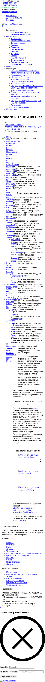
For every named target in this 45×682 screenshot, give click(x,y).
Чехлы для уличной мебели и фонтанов (10, 200)
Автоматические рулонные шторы (25, 73)
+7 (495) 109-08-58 (9, 5)
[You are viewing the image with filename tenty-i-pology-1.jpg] (29, 462)
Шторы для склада (14, 578)
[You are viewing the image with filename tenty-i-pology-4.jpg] (29, 494)
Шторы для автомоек (15, 581)
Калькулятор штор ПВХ (21, 34)
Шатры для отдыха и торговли (24, 88)
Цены (8, 66)
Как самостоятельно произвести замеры (23, 553)
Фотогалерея (12, 36)
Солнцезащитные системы (22, 90)
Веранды (15, 47)
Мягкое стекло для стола (21, 107)
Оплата (9, 564)
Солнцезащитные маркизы (22, 81)
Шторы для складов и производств (26, 101)
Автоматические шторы (21, 41)
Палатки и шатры (18, 58)
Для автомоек (17, 49)
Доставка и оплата (14, 18)
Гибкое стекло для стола (21, 64)
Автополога (16, 105)
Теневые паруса (18, 43)
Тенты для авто (17, 60)
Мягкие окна (16, 39)
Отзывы (9, 549)
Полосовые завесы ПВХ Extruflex (25, 71)
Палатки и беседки (19, 103)
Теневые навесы (18, 84)
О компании (11, 16)
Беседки (14, 45)
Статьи (9, 560)
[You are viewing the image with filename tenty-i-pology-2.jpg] (29, 478)
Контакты (10, 20)
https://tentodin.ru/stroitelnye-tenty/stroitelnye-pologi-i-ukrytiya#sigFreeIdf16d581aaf (25, 510)
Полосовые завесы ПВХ (16, 583)
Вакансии (10, 547)
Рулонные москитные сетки (22, 75)
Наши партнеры (13, 562)
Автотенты (11, 321)
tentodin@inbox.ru (9, 12)
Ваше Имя (4, 667)
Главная (10, 543)
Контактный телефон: (9, 672)
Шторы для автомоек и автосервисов (27, 86)
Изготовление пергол (20, 79)
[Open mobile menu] (2, 26)
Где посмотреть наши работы (19, 556)
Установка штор (13, 551)
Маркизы (15, 54)
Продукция (11, 69)
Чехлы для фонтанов (15, 585)
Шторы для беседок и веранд (23, 77)
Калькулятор (11, 30)
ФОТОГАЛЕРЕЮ (20, 521)
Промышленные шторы (21, 62)
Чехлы (14, 56)
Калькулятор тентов (19, 32)
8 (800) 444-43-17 (9, 3)
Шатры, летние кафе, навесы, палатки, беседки (10, 268)
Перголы (15, 51)
